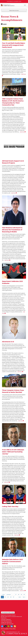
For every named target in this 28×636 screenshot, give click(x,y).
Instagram (8, 626)
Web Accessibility (5, 628)
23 (7, 597)
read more (22, 132)
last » (24, 597)
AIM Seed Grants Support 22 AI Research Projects (13, 162)
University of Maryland (14, 1)
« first (3, 594)
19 (21, 594)
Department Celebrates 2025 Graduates (12, 282)
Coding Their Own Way (10, 506)
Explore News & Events (14, 10)
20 (24, 594)
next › (20, 597)
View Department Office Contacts (8, 612)
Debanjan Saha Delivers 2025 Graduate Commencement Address (12, 561)
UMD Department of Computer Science (11, 5)
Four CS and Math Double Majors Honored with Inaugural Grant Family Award (13, 45)
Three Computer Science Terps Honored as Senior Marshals (13, 391)
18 (18, 594)
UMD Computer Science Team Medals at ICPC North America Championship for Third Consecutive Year (12, 102)
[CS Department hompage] (14, 632)
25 (13, 597)
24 (10, 597)
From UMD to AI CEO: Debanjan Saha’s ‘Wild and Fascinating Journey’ (13, 452)
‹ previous (8, 594)
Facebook (2, 626)
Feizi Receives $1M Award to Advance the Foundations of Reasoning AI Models (12, 230)
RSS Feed (15, 626)
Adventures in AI (8, 342)
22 (5, 597)
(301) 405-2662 (10, 623)
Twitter (5, 626)
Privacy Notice (12, 628)
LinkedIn (12, 626)
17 (15, 594)
